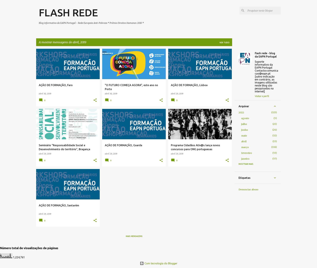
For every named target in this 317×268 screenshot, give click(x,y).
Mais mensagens (134, 236)
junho (244, 129)
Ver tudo (224, 42)
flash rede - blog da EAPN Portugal (266, 55)
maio (244, 135)
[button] (95, 100)
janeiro (245, 158)
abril (244, 141)
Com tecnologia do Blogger (160, 263)
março (245, 147)
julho (244, 124)
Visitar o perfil (262, 96)
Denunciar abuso (248, 189)
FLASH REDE (68, 12)
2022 (241, 112)
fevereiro (246, 153)
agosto (245, 118)
